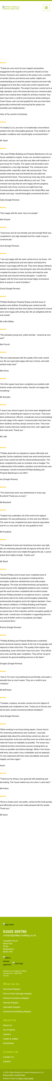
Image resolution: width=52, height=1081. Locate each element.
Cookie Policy (20, 1075)
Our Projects (9, 1030)
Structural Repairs (11, 989)
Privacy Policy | (9, 1075)
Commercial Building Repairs (17, 1011)
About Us (7, 1025)
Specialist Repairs (11, 1007)
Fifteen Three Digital (25, 1078)
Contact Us (8, 1057)
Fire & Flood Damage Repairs (17, 993)
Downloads (8, 1043)
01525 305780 (15, 932)
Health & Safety (10, 1039)
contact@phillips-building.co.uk (19, 935)
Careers (7, 1034)
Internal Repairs (10, 1002)
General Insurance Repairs (16, 998)
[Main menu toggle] (46, 7)
